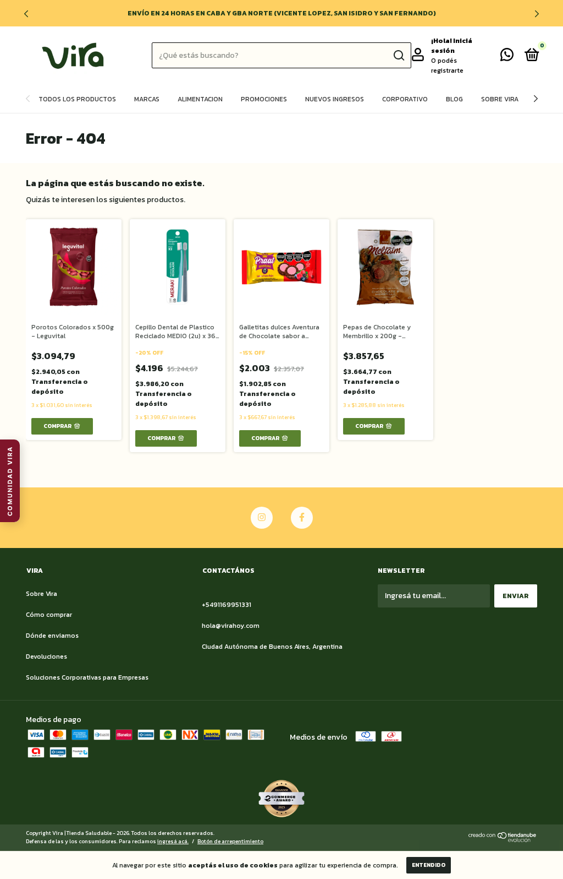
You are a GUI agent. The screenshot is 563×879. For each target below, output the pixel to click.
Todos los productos (77, 99)
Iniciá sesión (451, 46)
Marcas (146, 99)
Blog (454, 99)
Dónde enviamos (52, 636)
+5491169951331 (226, 605)
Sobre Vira (499, 99)
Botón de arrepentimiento (230, 841)
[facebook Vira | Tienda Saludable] (302, 518)
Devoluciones (46, 656)
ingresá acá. (173, 841)
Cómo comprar (49, 615)
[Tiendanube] (502, 839)
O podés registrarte (447, 65)
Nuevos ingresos (334, 99)
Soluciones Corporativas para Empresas (87, 677)
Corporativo (405, 99)
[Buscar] (398, 56)
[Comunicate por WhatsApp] (507, 57)
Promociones (264, 99)
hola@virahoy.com (231, 626)
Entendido (428, 865)
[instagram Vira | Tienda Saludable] (262, 518)
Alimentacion (200, 99)
